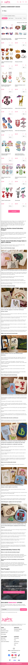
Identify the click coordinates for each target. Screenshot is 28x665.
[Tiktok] (19, 655)
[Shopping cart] (26, 2)
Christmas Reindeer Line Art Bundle (20, 85)
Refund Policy (16, 641)
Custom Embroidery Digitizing (14, 592)
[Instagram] (16, 655)
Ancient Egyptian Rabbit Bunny (7, 108)
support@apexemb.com (15, 650)
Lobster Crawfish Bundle (5, 200)
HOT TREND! (3, 629)
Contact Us (16, 643)
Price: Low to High (18, 18)
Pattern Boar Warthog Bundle (20, 130)
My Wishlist (3, 638)
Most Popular (11, 18)
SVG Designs (3, 634)
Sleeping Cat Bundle (18, 61)
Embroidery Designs (4, 630)
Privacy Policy (3, 639)
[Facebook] (9, 655)
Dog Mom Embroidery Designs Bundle (20, 39)
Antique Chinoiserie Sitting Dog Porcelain (7, 131)
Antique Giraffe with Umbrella (20, 108)
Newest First (4, 18)
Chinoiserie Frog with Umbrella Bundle (20, 178)
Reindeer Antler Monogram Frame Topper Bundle (6, 85)
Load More (14, 211)
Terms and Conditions (5, 641)
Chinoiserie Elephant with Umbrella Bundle (6, 154)
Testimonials (16, 638)
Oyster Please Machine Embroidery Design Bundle (20, 154)
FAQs (15, 639)
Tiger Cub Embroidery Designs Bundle (6, 62)
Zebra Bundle (17, 200)
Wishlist (23, 2)
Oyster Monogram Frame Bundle (5, 178)
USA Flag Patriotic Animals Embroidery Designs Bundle (6, 39)
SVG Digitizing (16, 630)
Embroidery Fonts (4, 632)
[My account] (20, 2)
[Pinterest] (12, 655)
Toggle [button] (2, 2)
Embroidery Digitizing (18, 629)
